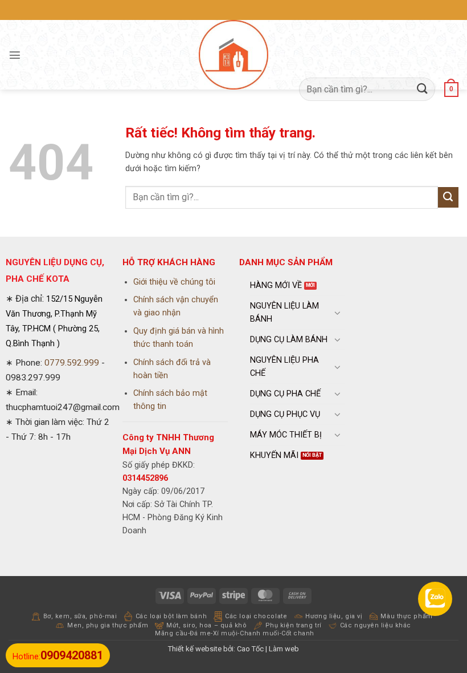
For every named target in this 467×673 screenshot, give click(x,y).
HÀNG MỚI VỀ (276, 285)
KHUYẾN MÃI (274, 455)
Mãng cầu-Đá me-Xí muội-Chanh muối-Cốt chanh (234, 633)
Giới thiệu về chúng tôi (174, 282)
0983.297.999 (33, 377)
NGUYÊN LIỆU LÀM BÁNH (284, 312)
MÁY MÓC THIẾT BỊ (286, 435)
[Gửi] (422, 89)
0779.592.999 (71, 363)
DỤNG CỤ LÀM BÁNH (288, 339)
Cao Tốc (250, 648)
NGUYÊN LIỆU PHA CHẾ (284, 366)
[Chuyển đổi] (338, 312)
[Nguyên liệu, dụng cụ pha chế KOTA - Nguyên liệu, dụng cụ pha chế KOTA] (233, 55)
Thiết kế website (195, 648)
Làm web (284, 648)
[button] (15, 55)
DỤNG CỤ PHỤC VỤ (285, 414)
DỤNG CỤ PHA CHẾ (285, 394)
